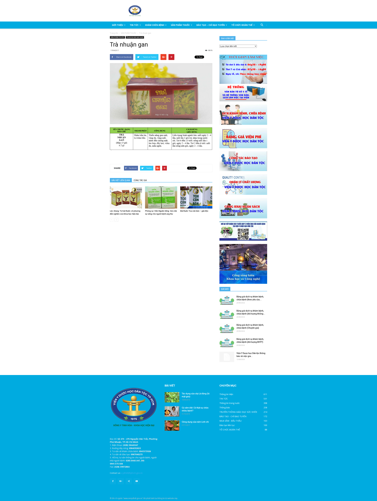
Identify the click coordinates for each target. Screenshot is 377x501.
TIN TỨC (134, 25)
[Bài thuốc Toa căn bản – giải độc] (196, 197)
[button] (262, 25)
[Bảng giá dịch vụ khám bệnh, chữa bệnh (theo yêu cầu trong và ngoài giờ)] (226, 300)
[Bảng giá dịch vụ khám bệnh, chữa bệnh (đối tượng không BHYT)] (226, 314)
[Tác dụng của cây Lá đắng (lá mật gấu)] (172, 397)
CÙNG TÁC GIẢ (140, 180)
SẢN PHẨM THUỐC (180, 25)
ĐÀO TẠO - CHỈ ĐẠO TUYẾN (232, 416)
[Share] (129, 481)
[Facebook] (113, 481)
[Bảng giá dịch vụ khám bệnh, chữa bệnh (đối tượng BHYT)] (226, 343)
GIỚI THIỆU (117, 25)
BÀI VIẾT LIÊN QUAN (121, 180)
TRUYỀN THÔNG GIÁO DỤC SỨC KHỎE (238, 412)
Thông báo (224, 407)
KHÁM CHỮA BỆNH (154, 25)
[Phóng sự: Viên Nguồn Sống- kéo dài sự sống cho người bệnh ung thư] (161, 197)
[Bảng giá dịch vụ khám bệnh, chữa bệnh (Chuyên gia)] (226, 328)
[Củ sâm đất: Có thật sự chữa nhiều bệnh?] (172, 411)
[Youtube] (137, 481)
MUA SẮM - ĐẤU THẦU (230, 420)
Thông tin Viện (226, 394)
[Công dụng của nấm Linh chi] (172, 425)
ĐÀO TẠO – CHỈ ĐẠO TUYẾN (210, 25)
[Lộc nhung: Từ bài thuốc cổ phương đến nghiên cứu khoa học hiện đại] (126, 197)
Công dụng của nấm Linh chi (195, 422)
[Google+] (121, 481)
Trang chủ (114, 33)
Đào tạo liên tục (227, 425)
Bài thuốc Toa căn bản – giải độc (194, 211)
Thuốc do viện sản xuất (135, 37)
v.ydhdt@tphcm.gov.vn (132, 473)
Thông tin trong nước (229, 403)
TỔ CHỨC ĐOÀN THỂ (241, 25)
